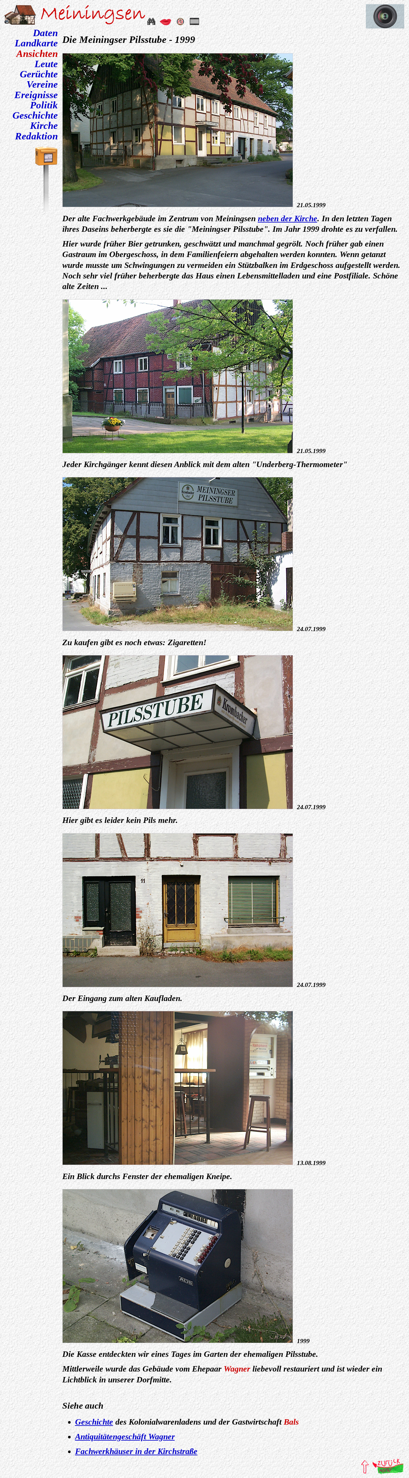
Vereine (42, 84)
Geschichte (35, 115)
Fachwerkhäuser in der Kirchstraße (136, 1451)
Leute (46, 64)
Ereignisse (36, 95)
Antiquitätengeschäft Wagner (125, 1436)
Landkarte (36, 43)
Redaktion (36, 136)
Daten (45, 32)
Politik (44, 105)
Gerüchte (39, 74)
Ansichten (37, 53)
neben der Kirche (287, 218)
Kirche (44, 125)
